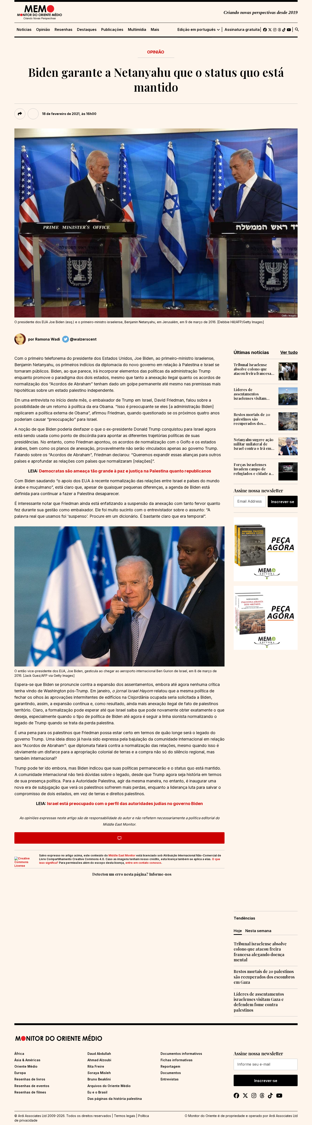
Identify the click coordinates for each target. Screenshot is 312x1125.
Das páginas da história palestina (114, 1099)
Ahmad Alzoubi (99, 1060)
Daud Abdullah (99, 1054)
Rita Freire (95, 1066)
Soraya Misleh (99, 1073)
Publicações (112, 29)
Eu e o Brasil (97, 1092)
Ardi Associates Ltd (283, 1116)
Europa (20, 1073)
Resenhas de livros (29, 1079)
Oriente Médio (25, 1066)
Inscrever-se (282, 501)
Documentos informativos (181, 1054)
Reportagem (170, 1066)
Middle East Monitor (121, 855)
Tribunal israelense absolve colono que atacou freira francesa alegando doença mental (252, 369)
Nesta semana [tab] (258, 930)
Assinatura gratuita (242, 29)
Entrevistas (170, 1079)
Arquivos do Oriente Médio (109, 1086)
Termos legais (124, 1116)
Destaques (87, 29)
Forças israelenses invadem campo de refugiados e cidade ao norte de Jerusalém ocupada (253, 469)
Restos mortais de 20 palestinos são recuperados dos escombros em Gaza (252, 419)
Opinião (43, 29)
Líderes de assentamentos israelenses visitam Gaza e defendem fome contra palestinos (253, 394)
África (19, 1054)
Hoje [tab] (238, 930)
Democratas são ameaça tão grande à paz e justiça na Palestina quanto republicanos (125, 471)
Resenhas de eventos (31, 1086)
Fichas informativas (177, 1060)
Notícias (24, 29)
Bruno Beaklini (99, 1079)
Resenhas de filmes (30, 1092)
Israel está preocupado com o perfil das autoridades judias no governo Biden (125, 803)
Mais (155, 29)
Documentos (171, 1073)
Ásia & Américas (27, 1060)
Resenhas (63, 29)
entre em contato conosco (143, 862)
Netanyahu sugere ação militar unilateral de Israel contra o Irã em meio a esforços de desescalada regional (253, 444)
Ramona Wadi (47, 339)
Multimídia (137, 29)
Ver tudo (289, 352)
